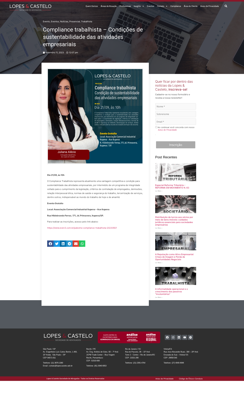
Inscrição (175, 145)
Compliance (175, 6)
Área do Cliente (191, 6)
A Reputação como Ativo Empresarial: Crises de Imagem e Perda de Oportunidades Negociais (174, 257)
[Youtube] (184, 337)
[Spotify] (190, 337)
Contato (160, 6)
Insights (137, 6)
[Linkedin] (178, 337)
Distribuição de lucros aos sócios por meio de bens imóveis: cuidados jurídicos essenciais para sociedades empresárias (174, 221)
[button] (226, 6)
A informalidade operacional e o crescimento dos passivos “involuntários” (171, 291)
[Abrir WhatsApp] (237, 397)
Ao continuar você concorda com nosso (175, 128)
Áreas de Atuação (109, 6)
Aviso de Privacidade (209, 6)
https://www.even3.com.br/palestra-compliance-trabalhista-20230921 (82, 228)
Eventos (150, 6)
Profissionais (125, 6)
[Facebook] (167, 337)
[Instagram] (173, 337)
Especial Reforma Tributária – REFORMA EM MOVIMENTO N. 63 (172, 186)
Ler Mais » (158, 191)
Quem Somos (92, 6)
